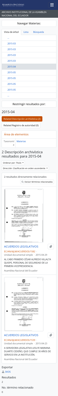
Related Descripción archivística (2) (22, 118)
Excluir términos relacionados (38, 181)
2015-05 (11, 72)
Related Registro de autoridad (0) (21, 125)
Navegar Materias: (29, 23)
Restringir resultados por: (29, 104)
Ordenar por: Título (12, 162)
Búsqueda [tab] (38, 32)
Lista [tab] (26, 32)
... (8, 37)
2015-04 (11, 66)
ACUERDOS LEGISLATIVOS (21, 246)
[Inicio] (15, 5)
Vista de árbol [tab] (11, 32)
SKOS (8, 371)
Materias (21, 141)
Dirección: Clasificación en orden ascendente (24, 168)
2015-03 (11, 43)
